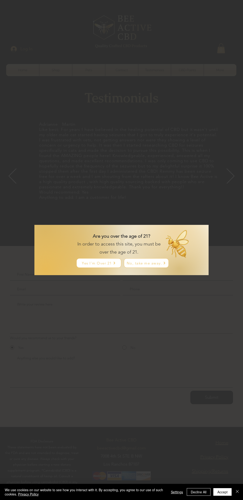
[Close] (237, 492)
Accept (222, 492)
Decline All (198, 492)
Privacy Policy (28, 494)
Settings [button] (177, 492)
